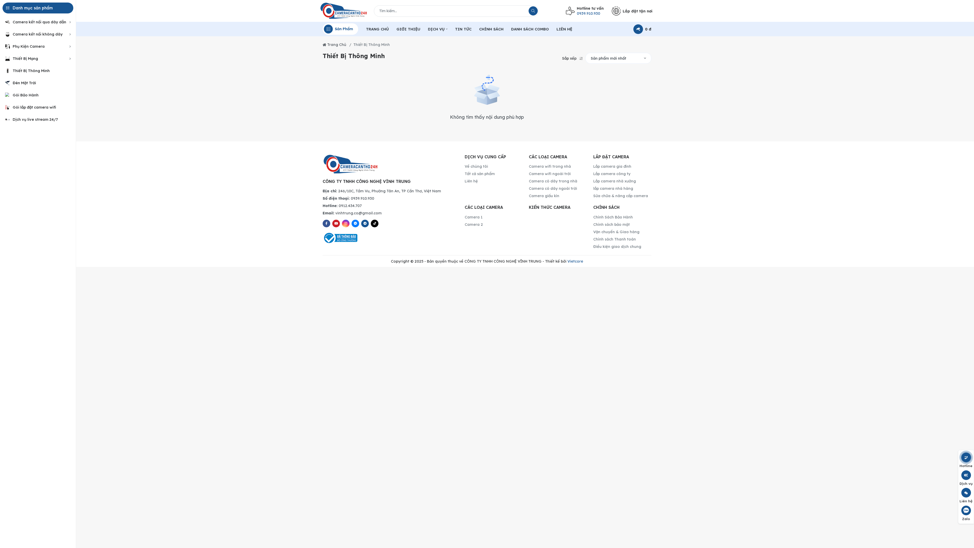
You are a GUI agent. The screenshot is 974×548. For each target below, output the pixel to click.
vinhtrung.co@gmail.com (352, 213)
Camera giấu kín (544, 195)
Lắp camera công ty (612, 173)
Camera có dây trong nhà (553, 181)
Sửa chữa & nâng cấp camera (620, 195)
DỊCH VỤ (436, 29)
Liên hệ (471, 181)
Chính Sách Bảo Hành (613, 217)
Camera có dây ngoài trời (553, 188)
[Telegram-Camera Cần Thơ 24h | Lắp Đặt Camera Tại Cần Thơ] (365, 223)
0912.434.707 (342, 205)
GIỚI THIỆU (408, 29)
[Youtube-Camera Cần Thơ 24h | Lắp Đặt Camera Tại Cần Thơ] (336, 223)
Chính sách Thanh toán (614, 239)
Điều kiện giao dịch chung (617, 246)
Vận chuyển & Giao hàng (616, 231)
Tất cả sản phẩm (480, 173)
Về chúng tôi (476, 166)
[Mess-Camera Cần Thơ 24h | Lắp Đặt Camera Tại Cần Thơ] (355, 223)
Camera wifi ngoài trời (550, 173)
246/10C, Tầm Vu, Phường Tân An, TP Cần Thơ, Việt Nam (382, 191)
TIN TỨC (463, 29)
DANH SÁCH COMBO (530, 29)
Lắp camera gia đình (612, 166)
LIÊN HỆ (564, 29)
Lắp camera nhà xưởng (614, 181)
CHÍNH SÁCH (491, 29)
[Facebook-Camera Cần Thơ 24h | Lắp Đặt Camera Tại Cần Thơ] (326, 223)
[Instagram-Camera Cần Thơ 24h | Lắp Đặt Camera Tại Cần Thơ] (346, 223)
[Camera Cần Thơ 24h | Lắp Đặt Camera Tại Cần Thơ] (344, 11)
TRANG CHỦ (377, 29)
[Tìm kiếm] (533, 10)
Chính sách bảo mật (611, 224)
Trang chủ (336, 44)
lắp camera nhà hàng (613, 188)
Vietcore (575, 261)
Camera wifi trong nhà (550, 166)
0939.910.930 (348, 198)
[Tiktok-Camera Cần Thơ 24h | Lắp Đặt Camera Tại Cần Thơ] (374, 223)
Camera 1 (473, 217)
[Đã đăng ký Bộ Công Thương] (388, 237)
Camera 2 (474, 224)
